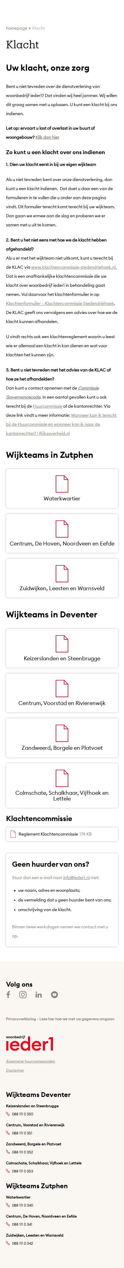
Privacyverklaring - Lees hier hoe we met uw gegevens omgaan (60, 1019)
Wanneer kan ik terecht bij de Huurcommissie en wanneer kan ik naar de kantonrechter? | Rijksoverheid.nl (61, 424)
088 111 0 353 (22, 1171)
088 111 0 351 (22, 1133)
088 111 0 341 (22, 1224)
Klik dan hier (47, 137)
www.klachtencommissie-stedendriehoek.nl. (74, 267)
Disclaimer (15, 1070)
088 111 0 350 (22, 1114)
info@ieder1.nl (76, 877)
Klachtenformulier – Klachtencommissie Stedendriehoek (60, 303)
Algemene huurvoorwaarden (30, 1061)
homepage (16, 28)
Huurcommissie (47, 406)
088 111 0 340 (22, 1205)
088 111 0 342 (22, 1243)
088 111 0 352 (22, 1152)
